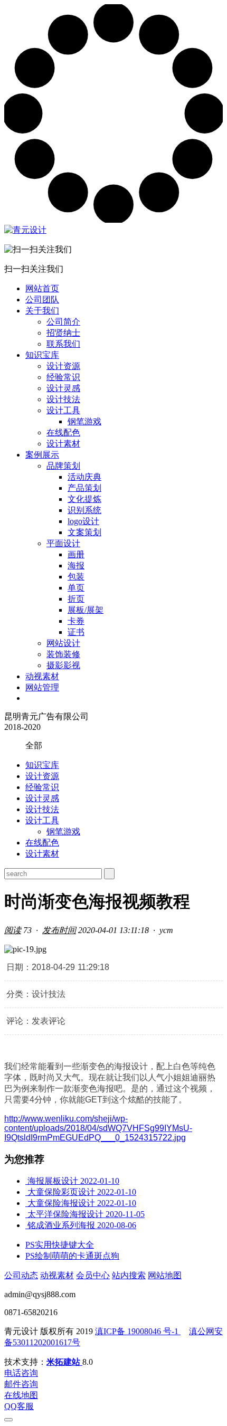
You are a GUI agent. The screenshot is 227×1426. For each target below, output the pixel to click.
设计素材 (63, 443)
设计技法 (63, 399)
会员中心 (93, 1275)
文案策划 (84, 532)
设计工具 (63, 410)
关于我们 (42, 310)
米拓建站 (64, 1361)
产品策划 (84, 487)
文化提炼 (84, 499)
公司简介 (63, 321)
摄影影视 (63, 665)
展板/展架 (85, 609)
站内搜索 (129, 1275)
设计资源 (63, 366)
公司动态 (21, 1275)
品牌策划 (63, 465)
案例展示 (42, 454)
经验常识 (63, 377)
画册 (76, 554)
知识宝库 (42, 354)
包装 (76, 576)
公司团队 (42, 299)
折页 (76, 598)
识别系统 (84, 510)
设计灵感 (63, 388)
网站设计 (63, 643)
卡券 (76, 620)
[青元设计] (25, 229)
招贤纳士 (63, 332)
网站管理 (42, 687)
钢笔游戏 (84, 421)
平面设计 (63, 543)
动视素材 (42, 676)
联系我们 (63, 343)
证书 (76, 632)
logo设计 (83, 521)
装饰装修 (63, 654)
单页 (76, 587)
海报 (76, 565)
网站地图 (165, 1275)
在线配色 (63, 432)
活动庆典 (84, 476)
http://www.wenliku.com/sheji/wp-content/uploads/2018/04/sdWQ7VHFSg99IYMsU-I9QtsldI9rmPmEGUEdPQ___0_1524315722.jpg (98, 1128)
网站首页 (42, 288)
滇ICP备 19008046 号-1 (138, 1331)
